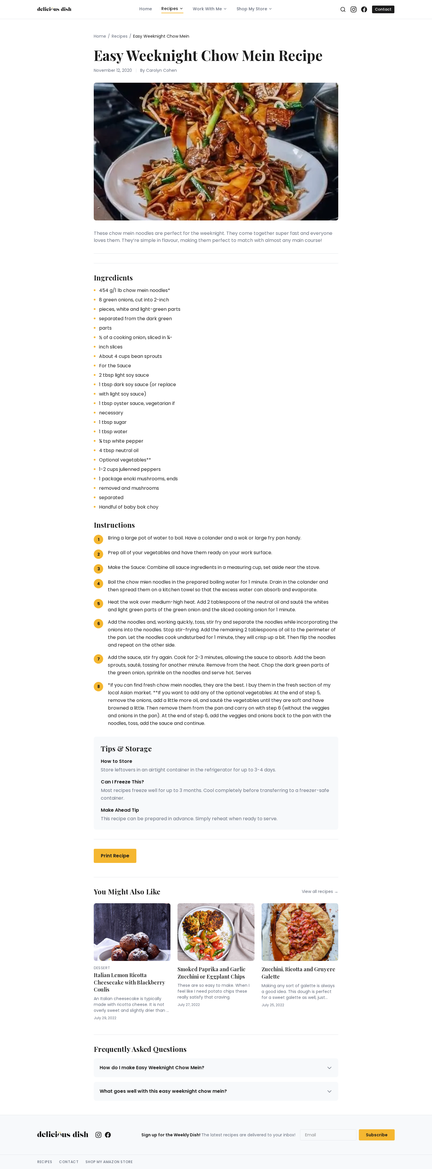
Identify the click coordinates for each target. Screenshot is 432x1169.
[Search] (343, 9)
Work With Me (207, 9)
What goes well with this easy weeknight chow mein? (163, 1091)
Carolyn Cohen (161, 70)
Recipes (169, 8)
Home (145, 9)
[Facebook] (364, 9)
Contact (383, 9)
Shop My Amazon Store (109, 1162)
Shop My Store (252, 9)
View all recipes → (320, 891)
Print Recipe (115, 855)
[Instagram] (353, 9)
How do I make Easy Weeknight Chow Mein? (152, 1067)
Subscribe (377, 1135)
